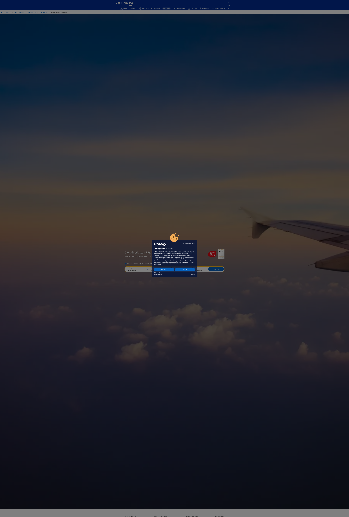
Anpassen (164, 269)
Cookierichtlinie (158, 274)
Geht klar (185, 269)
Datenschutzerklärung (159, 272)
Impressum (192, 274)
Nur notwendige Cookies (189, 243)
